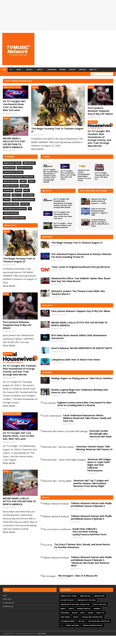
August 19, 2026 (10, 113)
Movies (29, 70)
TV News (46, 157)
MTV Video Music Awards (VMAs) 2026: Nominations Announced (79, 337)
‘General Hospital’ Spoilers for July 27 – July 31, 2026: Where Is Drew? (100, 223)
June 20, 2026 (78, 537)
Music (19, 70)
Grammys (24, 186)
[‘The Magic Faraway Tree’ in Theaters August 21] (58, 106)
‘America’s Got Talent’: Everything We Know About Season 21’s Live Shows (84, 175)
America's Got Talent (12, 163)
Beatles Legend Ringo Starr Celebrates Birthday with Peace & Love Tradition (79, 391)
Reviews (63, 70)
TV (10, 70)
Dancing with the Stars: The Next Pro (18, 177)
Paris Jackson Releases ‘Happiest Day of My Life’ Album (100, 110)
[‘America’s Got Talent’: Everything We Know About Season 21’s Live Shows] (82, 166)
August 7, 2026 (57, 270)
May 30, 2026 (76, 568)
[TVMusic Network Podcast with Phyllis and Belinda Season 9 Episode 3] (55, 516)
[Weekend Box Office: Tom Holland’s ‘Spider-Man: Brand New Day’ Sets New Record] (45, 280)
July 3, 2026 (76, 509)
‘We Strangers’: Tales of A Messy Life (78, 575)
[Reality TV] (20, 357)
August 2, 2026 (57, 284)
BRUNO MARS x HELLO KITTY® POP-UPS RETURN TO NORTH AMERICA (14, 143)
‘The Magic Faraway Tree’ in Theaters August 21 (57, 130)
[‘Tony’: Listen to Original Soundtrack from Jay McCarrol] (45, 269)
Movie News (47, 237)
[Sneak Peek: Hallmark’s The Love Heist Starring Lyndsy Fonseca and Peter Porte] (56, 529)
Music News (47, 305)
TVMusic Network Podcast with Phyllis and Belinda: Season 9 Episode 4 (91, 505)
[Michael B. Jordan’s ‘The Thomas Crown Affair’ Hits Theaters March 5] (45, 293)
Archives (82, 70)
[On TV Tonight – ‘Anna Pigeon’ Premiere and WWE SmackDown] (47, 225)
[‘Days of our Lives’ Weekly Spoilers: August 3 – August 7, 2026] (85, 211)
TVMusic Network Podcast (14, 218)
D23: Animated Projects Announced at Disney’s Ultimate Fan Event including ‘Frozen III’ (81, 255)
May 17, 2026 (68, 424)
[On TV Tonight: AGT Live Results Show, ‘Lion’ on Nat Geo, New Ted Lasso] (15, 92)
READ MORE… (38, 149)
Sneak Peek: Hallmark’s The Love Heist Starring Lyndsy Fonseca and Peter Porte (89, 531)
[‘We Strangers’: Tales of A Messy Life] (48, 576)
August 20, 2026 (95, 149)
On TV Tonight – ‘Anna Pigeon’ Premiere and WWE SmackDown (63, 225)
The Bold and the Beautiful (23, 200)
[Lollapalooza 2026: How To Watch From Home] (45, 361)
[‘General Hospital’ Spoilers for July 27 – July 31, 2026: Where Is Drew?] (85, 222)
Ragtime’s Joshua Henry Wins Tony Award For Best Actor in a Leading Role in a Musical (84, 404)
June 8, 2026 (62, 408)
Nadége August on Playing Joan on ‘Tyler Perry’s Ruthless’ (82, 378)
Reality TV (46, 191)
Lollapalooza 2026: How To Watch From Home (75, 359)
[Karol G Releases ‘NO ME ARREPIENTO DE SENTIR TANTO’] (45, 350)
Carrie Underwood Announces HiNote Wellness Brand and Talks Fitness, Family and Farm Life (87, 418)
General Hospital (11, 186)
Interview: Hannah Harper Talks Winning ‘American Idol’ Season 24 (94, 448)
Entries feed (7, 599)
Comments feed (8, 603)
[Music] (20, 306)
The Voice (25, 204)
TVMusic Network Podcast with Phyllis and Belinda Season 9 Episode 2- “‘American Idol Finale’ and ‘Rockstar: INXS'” (91, 561)
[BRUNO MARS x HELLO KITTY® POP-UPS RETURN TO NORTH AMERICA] (15, 126)
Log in (5, 595)
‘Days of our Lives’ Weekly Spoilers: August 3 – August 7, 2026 (99, 212)
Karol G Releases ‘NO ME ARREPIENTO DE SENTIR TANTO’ (81, 348)
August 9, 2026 (57, 351)
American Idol (29, 163)
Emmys (23, 181)
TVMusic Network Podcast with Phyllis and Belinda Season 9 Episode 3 (91, 517)
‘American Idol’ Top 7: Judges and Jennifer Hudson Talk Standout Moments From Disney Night (90, 483)
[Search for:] (102, 73)
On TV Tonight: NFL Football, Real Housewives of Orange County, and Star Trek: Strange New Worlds (99, 138)
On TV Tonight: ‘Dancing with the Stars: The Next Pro (102, 176)
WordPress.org (8, 606)
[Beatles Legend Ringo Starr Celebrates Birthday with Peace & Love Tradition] (45, 391)
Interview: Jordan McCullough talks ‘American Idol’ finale (100, 433)
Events (39, 70)
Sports (6, 200)
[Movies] (20, 243)
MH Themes (42, 633)
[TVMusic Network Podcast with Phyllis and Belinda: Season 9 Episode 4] (55, 503)
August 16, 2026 (57, 260)
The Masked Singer (11, 204)
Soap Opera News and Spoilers (93, 191)
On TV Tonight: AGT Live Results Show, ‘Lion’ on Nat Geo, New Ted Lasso (14, 106)
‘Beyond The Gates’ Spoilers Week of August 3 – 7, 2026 (99, 201)
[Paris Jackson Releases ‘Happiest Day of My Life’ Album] (100, 95)
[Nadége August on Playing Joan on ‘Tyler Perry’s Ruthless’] (45, 380)
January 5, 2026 (64, 578)
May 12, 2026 (95, 439)
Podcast (72, 70)
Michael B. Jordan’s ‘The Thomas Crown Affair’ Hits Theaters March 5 (78, 293)
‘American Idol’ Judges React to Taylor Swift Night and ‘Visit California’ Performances (99, 465)
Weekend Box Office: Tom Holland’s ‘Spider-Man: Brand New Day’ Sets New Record (80, 280)
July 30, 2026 (56, 362)
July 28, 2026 (56, 297)
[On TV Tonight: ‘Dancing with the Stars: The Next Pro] (99, 167)
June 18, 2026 (60, 550)
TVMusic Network (11, 213)
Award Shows (9, 168)
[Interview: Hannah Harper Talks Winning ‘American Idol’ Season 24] (57, 447)
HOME (4, 70)
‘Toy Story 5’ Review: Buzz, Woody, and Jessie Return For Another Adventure (82, 546)
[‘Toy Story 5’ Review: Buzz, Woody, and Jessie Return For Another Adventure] (46, 544)
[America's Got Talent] (20, 421)
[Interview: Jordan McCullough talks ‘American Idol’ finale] (64, 431)
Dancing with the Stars (13, 172)
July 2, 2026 (76, 522)
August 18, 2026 (10, 150)
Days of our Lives (10, 181)
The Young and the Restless (15, 209)
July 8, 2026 (56, 395)
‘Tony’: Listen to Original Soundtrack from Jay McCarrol (80, 266)
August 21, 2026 (38, 135)
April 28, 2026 (93, 473)
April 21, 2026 (79, 489)
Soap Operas (28, 195)
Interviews (52, 70)
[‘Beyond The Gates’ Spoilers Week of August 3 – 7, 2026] (85, 201)
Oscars (6, 195)
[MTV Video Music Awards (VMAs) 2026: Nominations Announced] (45, 337)
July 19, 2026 (56, 381)
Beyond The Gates (24, 168)
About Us (92, 70)
